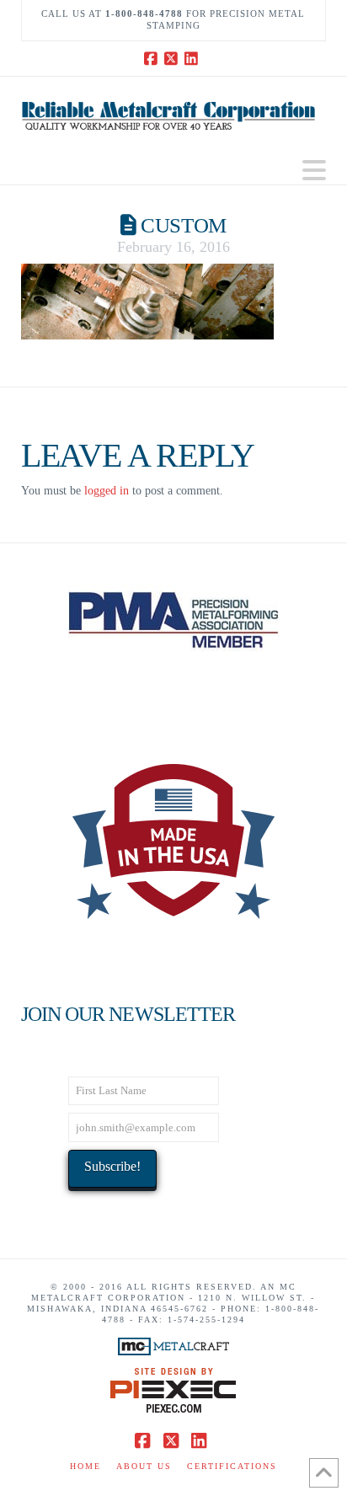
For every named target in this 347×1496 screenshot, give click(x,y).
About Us (144, 1466)
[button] (314, 170)
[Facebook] (153, 58)
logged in (106, 490)
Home (85, 1466)
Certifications (232, 1466)
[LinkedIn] (194, 58)
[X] (173, 58)
